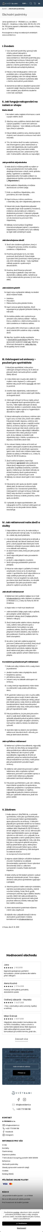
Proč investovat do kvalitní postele (15, 1202)
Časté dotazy (7, 1151)
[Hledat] (30, 3)
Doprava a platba (9, 1154)
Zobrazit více (21, 1039)
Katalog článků (7, 1174)
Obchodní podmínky (10, 1164)
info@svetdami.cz (14, 598)
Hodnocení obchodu (21, 955)
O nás (4, 1145)
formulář (30, 384)
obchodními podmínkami (17, 340)
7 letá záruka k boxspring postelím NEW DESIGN (20, 1158)
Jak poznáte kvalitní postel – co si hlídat (17, 1195)
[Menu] (39, 3)
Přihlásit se (21, 1073)
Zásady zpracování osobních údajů (15, 1167)
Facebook (18, 1099)
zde (29, 342)
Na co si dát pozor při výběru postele (16, 1199)
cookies (16, 1212)
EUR (24, 3)
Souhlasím (22, 1223)
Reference (6, 1161)
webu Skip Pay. (30, 344)
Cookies (5, 1171)
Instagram (24, 1099)
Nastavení (21, 1228)
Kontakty (5, 1148)
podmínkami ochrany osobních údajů (21, 1080)
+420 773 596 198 (23, 1109)
